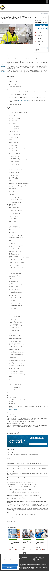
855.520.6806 (3, 71)
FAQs (2, 64)
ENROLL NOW (41, 25)
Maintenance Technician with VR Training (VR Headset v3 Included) (41, 543)
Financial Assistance (36, 559)
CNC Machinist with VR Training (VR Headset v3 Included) (14, 542)
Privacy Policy (32, 568)
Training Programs (5, 13)
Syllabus (2, 57)
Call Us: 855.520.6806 (44, 13)
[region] (10, 562)
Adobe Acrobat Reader (13, 409)
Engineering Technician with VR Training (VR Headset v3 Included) (27, 542)
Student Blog (41, 558)
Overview (2, 55)
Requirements (12, 393)
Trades (11, 13)
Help (34, 560)
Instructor (2, 62)
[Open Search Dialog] (47, 1)
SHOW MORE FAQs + (11, 521)
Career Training (20, 558)
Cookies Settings (10, 567)
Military (34, 558)
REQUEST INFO (44, 47)
